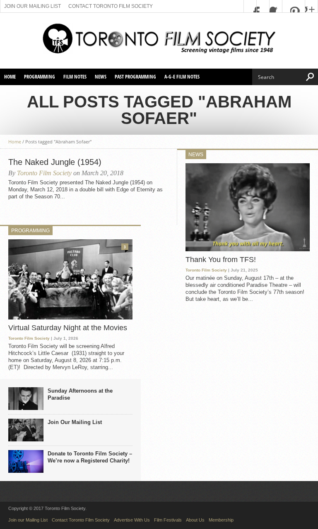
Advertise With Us (132, 519)
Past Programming (135, 76)
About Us (195, 519)
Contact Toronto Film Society (110, 6)
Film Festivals (168, 519)
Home (10, 76)
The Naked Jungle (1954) (54, 162)
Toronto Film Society (44, 172)
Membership (221, 519)
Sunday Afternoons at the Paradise (80, 394)
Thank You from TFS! (221, 259)
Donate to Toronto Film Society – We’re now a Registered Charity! (90, 457)
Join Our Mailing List (75, 422)
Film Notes (75, 76)
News (100, 76)
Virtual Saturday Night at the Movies (67, 328)
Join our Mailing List (32, 6)
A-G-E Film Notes (182, 76)
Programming (39, 76)
